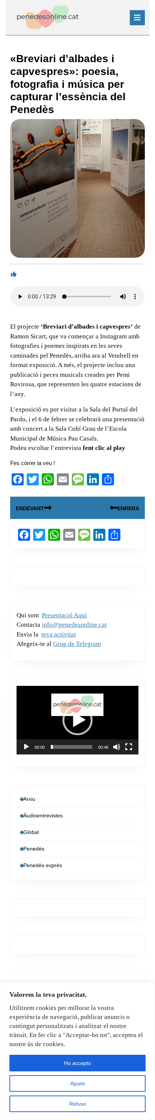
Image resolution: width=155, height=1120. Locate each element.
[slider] (71, 747)
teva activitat (58, 634)
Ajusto (77, 1083)
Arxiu (29, 799)
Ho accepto (77, 1063)
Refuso (77, 1104)
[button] (77, 720)
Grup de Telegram (77, 643)
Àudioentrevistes (43, 815)
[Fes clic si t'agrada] (13, 274)
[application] (77, 720)
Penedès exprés (42, 865)
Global (31, 832)
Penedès (33, 849)
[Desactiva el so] (116, 747)
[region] (77, 1051)
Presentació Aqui (64, 615)
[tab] (137, 17)
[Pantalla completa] (128, 747)
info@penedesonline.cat (74, 624)
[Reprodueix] (26, 747)
